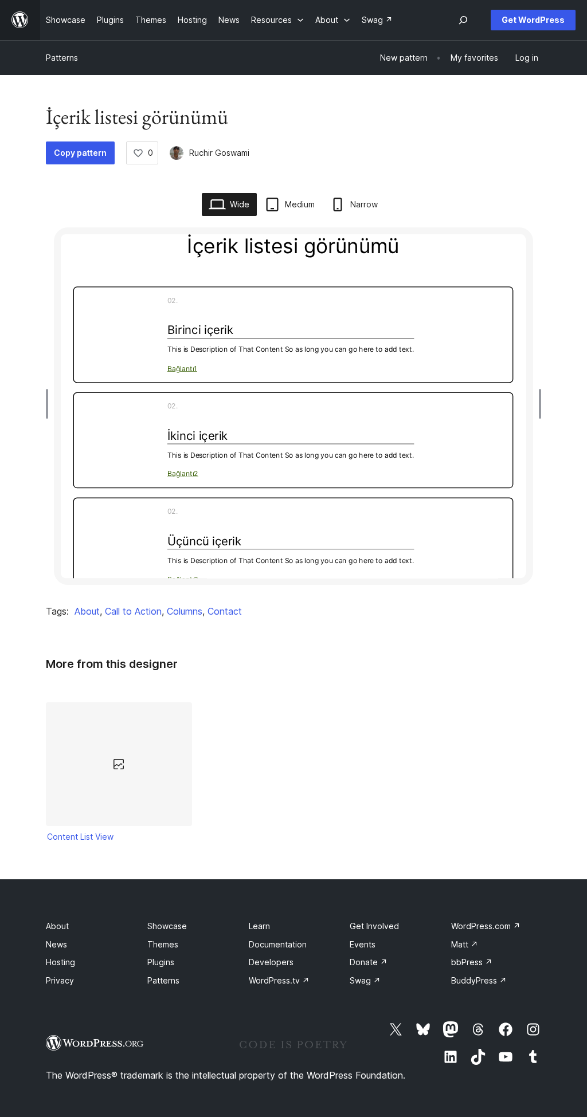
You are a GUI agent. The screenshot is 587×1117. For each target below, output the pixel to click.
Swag (365, 980)
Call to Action (133, 611)
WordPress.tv (279, 980)
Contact (225, 611)
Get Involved (374, 926)
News (56, 944)
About (87, 611)
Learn (259, 926)
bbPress (471, 962)
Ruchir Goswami (219, 153)
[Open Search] (463, 20)
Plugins (160, 962)
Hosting (60, 962)
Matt (464, 944)
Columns (184, 611)
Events (362, 944)
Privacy (60, 980)
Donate (369, 962)
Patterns (62, 57)
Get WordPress (533, 20)
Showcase (167, 926)
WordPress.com (486, 926)
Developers (271, 962)
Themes (162, 944)
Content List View (80, 836)
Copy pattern (80, 153)
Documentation (278, 944)
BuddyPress (479, 980)
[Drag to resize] (50, 404)
